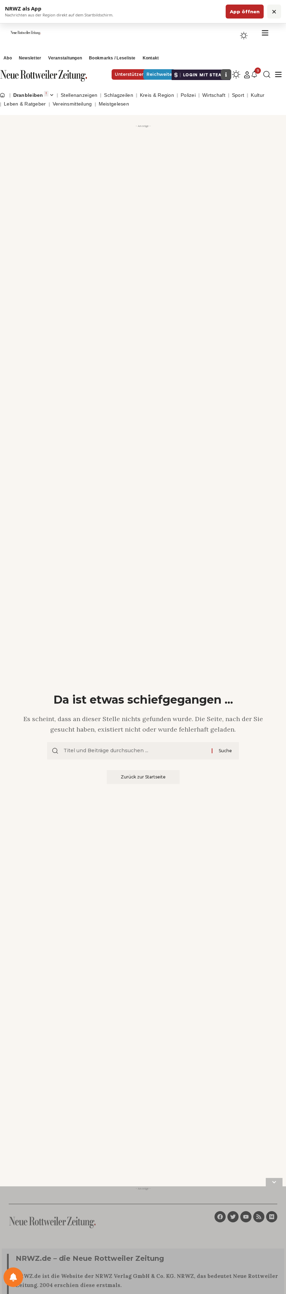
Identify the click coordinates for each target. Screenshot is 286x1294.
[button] (246, 74)
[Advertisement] (143, 179)
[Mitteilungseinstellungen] (13, 1277)
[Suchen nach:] (135, 751)
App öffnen (244, 11)
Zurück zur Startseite (143, 776)
